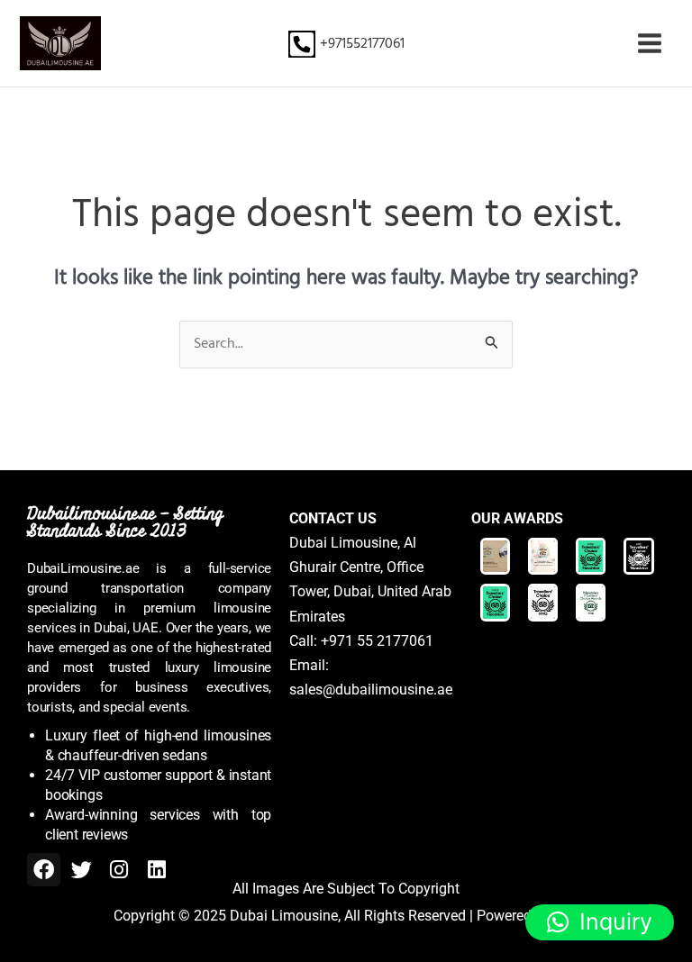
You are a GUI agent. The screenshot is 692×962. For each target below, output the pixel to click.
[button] (599, 922)
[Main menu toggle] (649, 43)
